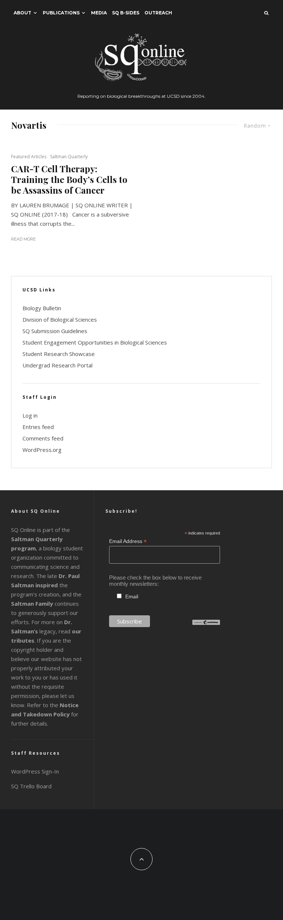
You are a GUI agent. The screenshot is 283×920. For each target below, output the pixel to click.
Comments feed (42, 438)
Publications (61, 12)
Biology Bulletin (41, 308)
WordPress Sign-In (35, 771)
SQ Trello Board (31, 786)
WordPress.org (42, 449)
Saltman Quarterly (69, 156)
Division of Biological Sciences (59, 319)
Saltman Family (32, 603)
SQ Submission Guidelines (54, 331)
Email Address (128, 541)
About (22, 12)
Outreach (158, 12)
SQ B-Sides (125, 12)
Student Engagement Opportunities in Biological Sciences (94, 342)
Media (99, 12)
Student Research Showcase (58, 353)
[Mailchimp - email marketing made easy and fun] (206, 623)
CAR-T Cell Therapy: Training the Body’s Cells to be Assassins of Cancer (69, 179)
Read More (23, 239)
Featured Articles (28, 156)
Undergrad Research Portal (57, 365)
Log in (30, 415)
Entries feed (38, 426)
